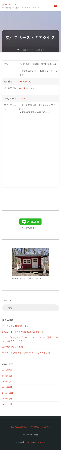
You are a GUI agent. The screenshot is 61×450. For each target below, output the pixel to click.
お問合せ (46, 427)
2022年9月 (7, 398)
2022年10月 (7, 393)
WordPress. (40, 442)
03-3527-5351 (25, 81)
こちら (22, 98)
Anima (30, 442)
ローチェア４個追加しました (15, 326)
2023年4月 (7, 387)
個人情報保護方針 (19, 427)
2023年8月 (7, 376)
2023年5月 (7, 381)
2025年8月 (7, 370)
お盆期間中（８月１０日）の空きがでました (23, 332)
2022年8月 (7, 404)
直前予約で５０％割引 (12, 347)
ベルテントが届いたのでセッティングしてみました (26, 352)
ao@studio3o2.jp (26, 88)
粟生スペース (9, 4)
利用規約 (34, 427)
